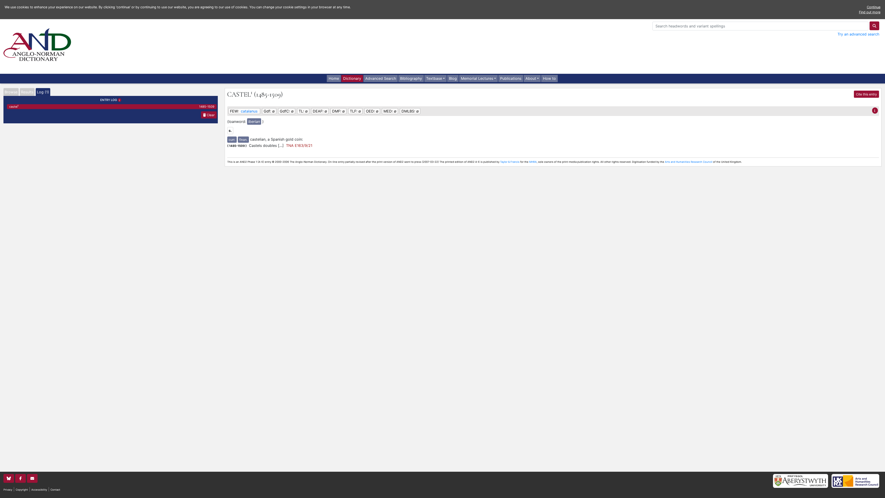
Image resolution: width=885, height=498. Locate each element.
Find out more (869, 12)
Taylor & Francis (509, 161)
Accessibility (39, 489)
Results (27, 92)
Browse (11, 92)
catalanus (249, 111)
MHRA (533, 161)
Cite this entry (866, 94)
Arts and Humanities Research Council (688, 161)
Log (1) (43, 92)
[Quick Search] (874, 25)
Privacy (7, 489)
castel (111, 106)
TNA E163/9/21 (299, 145)
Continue (873, 7)
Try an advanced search (858, 34)
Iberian (254, 121)
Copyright (22, 489)
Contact (55, 489)
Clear (210, 115)
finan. (243, 140)
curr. (232, 140)
